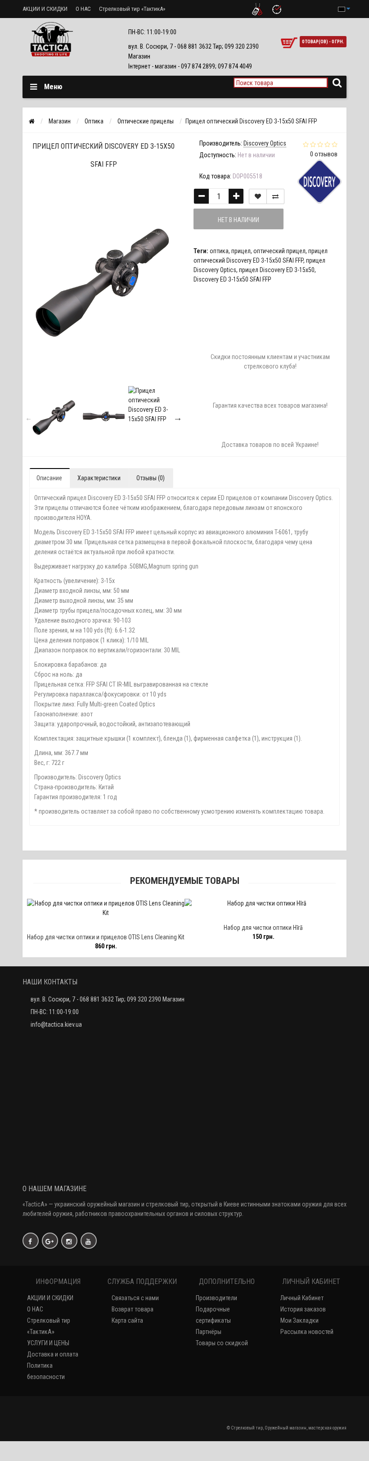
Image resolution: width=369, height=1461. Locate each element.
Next (177, 417)
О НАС (83, 8)
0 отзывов (324, 154)
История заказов (303, 1309)
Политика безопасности (46, 1371)
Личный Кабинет (302, 1298)
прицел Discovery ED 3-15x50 (277, 269)
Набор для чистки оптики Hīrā (248, 927)
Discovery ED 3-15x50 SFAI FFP (232, 279)
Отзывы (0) (150, 478)
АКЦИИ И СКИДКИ (45, 8)
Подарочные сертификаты (213, 1315)
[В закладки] (258, 196)
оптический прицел (279, 251)
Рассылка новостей (306, 1331)
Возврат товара (132, 1309)
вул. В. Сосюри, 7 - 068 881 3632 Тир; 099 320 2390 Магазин (107, 999)
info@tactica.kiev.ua (56, 1024)
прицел (241, 251)
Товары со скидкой (222, 1343)
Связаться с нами (135, 1298)
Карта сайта (127, 1320)
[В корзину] (70, 925)
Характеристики (99, 478)
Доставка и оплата (52, 1354)
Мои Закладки (299, 1320)
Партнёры (208, 1331)
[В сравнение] (275, 196)
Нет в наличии (238, 219)
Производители (216, 1298)
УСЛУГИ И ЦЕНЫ (48, 1343)
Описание (49, 478)
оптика (219, 251)
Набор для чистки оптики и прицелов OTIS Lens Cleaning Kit (91, 937)
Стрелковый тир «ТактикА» (132, 8)
